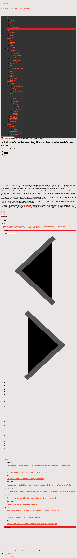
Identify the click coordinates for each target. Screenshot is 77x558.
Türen (17, 105)
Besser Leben (10, 38)
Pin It (5, 156)
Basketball (12, 32)
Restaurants (12, 83)
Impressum (6, 3)
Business (9, 96)
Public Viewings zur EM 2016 (16, 68)
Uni (10, 22)
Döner (14, 88)
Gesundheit (12, 42)
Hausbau (15, 113)
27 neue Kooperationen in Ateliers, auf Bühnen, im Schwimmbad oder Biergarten (41, 491)
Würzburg (61, 205)
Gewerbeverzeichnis (14, 116)
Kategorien (15, 53)
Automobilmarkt (13, 118)
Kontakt (5, 1)
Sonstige (12, 37)
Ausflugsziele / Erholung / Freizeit (17, 133)
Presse (11, 123)
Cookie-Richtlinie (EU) (9, 556)
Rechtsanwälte (16, 111)
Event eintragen (13, 57)
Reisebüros (15, 114)
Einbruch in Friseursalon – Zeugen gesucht (25, 479)
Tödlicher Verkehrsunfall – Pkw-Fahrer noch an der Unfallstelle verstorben (38, 466)
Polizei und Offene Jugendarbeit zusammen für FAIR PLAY (32, 524)
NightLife (12, 63)
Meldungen (12, 80)
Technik (11, 76)
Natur (11, 43)
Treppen (17, 106)
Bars (11, 95)
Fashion (11, 72)
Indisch (14, 90)
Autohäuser (15, 101)
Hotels (14, 128)
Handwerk (15, 103)
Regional (12, 20)
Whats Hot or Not (14, 78)
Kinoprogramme (16, 62)
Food (11, 73)
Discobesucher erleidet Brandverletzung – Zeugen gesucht (32, 498)
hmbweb (4, 148)
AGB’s (5, 554)
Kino (11, 58)
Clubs (14, 47)
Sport (8, 30)
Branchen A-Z (13, 98)
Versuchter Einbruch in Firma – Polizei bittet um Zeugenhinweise (25, 227)
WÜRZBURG (15, 185)
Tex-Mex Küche (16, 85)
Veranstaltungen (13, 50)
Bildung (11, 24)
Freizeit (11, 45)
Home (8, 17)
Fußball (11, 34)
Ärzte (11, 40)
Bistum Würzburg (14, 27)
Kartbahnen (15, 100)
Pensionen (15, 129)
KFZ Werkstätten (13, 119)
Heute (5, 308)
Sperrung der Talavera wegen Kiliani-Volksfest (26, 472)
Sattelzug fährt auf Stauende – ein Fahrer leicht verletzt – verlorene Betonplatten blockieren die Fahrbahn (37, 226)
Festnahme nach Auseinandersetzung (23, 504)
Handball (12, 35)
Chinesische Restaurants (18, 86)
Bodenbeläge (19, 109)
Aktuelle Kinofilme (17, 60)
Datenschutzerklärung (9, 553)
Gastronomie (10, 81)
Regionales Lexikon (14, 134)
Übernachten (12, 126)
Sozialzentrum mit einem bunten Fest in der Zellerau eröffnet (33, 511)
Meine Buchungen (17, 55)
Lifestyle (8, 70)
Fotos (11, 67)
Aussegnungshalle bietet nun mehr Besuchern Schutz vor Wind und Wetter (39, 485)
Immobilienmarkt (14, 121)
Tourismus (9, 124)
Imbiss (11, 93)
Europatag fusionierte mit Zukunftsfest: (24, 517)
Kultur (11, 65)
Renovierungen (19, 108)
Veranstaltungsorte (17, 52)
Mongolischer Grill (17, 91)
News (8, 19)
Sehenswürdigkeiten (14, 131)
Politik (11, 25)
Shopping (12, 75)
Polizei (8, 29)
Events (8, 48)
